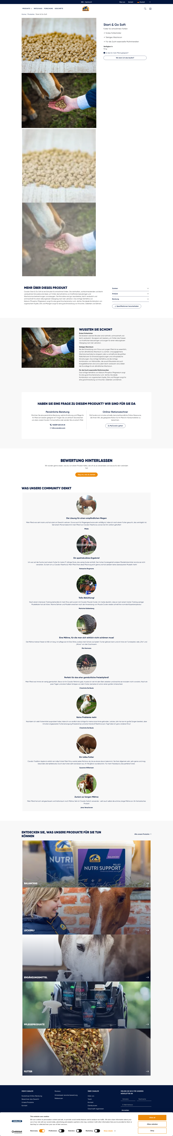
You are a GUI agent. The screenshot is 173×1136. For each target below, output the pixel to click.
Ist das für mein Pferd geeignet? (117, 53)
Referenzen (59, 1098)
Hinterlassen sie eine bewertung (66, 1095)
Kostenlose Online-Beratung (32, 1096)
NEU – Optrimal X (86, 2)
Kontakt (130, 2)
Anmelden (125, 1110)
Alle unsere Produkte (142, 834)
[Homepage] (85, 8)
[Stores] (150, 9)
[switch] (61, 1130)
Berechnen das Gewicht (30, 1099)
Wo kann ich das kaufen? (125, 58)
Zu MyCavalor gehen (115, 426)
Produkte (26, 8)
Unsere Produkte (28, 1102)
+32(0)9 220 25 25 (58, 425)
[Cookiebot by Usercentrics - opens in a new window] (17, 1132)
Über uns (122, 2)
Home (24, 14)
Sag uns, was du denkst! (86, 475)
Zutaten (115, 288)
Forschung (48, 8)
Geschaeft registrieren (96, 1109)
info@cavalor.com (58, 428)
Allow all (152, 1117)
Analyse (115, 294)
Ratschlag (38, 8)
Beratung (115, 299)
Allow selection (152, 1124)
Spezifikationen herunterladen (127, 306)
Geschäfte (59, 8)
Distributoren (92, 1105)
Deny (152, 1130)
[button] (145, 9)
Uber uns (91, 1096)
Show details (108, 1131)
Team (90, 1099)
